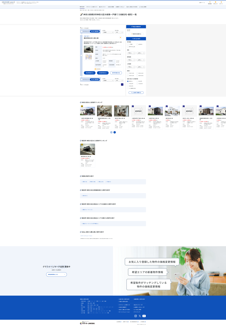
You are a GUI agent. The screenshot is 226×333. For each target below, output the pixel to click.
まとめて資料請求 (95, 31)
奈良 (99, 309)
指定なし (131, 81)
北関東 (82, 303)
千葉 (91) (109, 181)
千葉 (97, 305)
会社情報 (118, 321)
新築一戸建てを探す (83, 10)
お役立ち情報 (122, 307)
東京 (88, 305)
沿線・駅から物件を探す (124, 299)
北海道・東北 (83, 301)
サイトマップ (137, 312)
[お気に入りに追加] (120, 37)
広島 (91, 310)
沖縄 (108, 312)
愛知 (91, 307)
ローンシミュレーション (86, 235)
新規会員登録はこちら (53, 274)
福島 (105, 301)
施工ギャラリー (137, 305)
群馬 (94, 303)
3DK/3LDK (131, 75)
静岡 (88, 307)
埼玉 (95, 305)
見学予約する (103, 73)
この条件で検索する (137, 92)
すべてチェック (86, 31)
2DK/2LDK (140, 73)
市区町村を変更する (137, 34)
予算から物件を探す (123, 301)
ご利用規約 (142, 321)
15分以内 (140, 83)
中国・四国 (83, 310)
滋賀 (88, 309)
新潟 (99, 307)
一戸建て (131, 44)
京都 (91, 309)
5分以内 (140, 81)
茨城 (88, 303)
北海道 (89, 301)
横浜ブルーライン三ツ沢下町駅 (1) (90, 223)
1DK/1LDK (131, 73)
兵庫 (96, 309)
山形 (103, 301)
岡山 (88, 310)
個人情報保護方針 (133, 321)
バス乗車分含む (132, 88)
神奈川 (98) (92, 181)
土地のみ (140, 44)
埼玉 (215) (101, 181)
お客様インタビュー (138, 307)
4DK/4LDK (140, 75)
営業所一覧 (125, 321)
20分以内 (131, 86)
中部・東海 (83, 307)
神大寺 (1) (85, 195)
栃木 (91, 303)
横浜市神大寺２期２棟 (91, 38)
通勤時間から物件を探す (139, 299)
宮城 (97, 301)
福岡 (88, 312)
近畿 (82, 309)
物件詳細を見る (116, 73)
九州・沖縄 (83, 312)
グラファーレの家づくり (124, 305)
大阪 (94, 309)
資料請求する (90, 73)
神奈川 (91, 305)
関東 (82, 305)
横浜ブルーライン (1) (87, 209)
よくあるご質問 (137, 309)
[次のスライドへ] (114, 132)
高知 (110, 310)
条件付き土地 (132, 46)
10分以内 (131, 83)
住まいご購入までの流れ (124, 309)
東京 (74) (85, 181)
